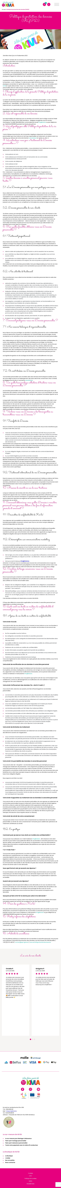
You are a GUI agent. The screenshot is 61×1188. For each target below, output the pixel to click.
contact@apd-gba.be (21, 942)
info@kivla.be (42, 122)
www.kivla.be (32, 138)
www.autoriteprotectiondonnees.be (40, 942)
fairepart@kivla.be (11, 1111)
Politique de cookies (30, 1178)
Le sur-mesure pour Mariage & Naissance (18, 1138)
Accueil (3, 9)
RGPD (30, 1181)
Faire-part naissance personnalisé (16, 1143)
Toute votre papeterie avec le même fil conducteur (21, 1145)
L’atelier (7, 1158)
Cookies (30, 1173)
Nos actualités (10, 1160)
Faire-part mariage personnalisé (15, 1141)
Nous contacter (10, 1162)
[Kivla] (8, 4)
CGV (30, 1176)
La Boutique (9, 1156)
